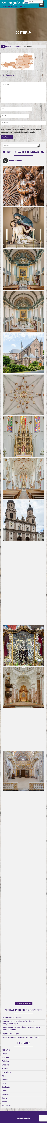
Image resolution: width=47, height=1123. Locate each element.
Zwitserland (6, 1105)
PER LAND (6, 1050)
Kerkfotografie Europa (16, 3)
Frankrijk (5, 1068)
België (4, 1054)
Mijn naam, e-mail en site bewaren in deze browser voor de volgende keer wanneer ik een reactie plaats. (23, 130)
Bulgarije (5, 1057)
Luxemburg (6, 1072)
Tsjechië (5, 1102)
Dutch (30, 2)
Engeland (5, 1065)
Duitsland (5, 1061)
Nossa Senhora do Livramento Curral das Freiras (20, 1037)
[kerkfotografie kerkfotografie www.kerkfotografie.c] (23, 311)
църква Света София (10, 1034)
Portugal (5, 1094)
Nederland (6, 1080)
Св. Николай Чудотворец (12, 1017)
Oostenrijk (6, 1087)
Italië (4, 1083)
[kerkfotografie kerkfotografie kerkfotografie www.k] (23, 186)
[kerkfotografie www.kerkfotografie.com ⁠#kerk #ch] (23, 353)
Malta (4, 1076)
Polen (4, 1091)
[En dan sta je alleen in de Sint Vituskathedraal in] (23, 603)
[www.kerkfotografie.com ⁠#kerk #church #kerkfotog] (23, 729)
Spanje (4, 1098)
